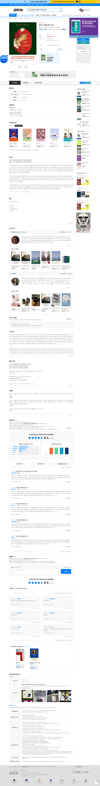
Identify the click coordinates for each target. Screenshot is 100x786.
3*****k (19, 537)
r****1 (78, 175)
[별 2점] (14, 567)
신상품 (22, 15)
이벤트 (25, 15)
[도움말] (44, 38)
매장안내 (32, 15)
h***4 (67, 622)
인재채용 (14, 766)
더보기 (87, 89)
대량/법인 (89, 15)
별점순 (69, 467)
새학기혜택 (64, 15)
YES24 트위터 (79, 766)
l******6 (20, 521)
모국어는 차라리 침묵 (86, 113)
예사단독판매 (69, 15)
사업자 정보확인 (45, 774)
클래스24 (48, 15)
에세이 (20, 18)
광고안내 (41, 766)
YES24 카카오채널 (76, 766)
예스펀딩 (44, 15)
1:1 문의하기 (75, 775)
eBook (41, 49)
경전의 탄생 (33, 308)
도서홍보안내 (37, 766)
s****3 (20, 489)
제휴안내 (45, 766)
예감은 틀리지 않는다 (45, 265)
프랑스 (49, 58)
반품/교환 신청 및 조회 (31, 710)
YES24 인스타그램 (81, 766)
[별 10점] (20, 567)
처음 (12, 467)
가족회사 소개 (87, 766)
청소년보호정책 (31, 766)
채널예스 (37, 15)
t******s (78, 188)
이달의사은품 (75, 15)
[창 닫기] (57, 54)
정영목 (46, 27)
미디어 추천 (16, 114)
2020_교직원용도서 (81, 177)
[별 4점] (15, 567)
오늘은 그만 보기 (73, 36)
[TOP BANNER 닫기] (98, 1)
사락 (41, 15)
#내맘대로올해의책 (18, 125)
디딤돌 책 (79, 190)
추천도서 (84, 15)
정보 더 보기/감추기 (47, 29)
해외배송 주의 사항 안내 (83, 46)
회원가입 (76, 4)
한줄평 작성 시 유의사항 (70, 567)
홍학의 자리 (52, 143)
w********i (33, 622)
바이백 (29, 15)
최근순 (62, 467)
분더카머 (18, 662)
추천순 (66, 467)
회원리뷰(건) (52, 29)
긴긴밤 (24, 143)
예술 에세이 (27, 18)
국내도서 (14, 18)
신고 (29, 489)
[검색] (60, 9)
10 (30, 593)
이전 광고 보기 (89, 11)
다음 (31, 467)
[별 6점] (17, 567)
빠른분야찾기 (13, 15)
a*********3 (66, 636)
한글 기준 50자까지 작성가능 (18, 570)
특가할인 (80, 15)
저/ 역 (43, 27)
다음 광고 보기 (90, 11)
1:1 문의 (37, 710)
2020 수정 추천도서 (81, 202)
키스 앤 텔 (13, 308)
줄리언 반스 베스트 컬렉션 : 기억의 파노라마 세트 (66, 267)
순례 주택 (38, 143)
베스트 (18, 15)
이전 (14, 467)
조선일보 (21, 114)
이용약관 (18, 766)
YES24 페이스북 (78, 766)
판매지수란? (60, 29)
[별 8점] (18, 567)
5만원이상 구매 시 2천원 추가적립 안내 (59, 40)
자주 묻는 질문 (81, 775)
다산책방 (50, 27)
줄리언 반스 (41, 27)
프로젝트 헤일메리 (13, 143)
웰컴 (10, 18)
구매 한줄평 (58, 593)
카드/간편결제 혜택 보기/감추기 (59, 45)
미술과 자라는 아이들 (86, 155)
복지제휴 (50, 766)
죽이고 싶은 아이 (67, 143)
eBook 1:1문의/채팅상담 (84, 772)
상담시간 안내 (87, 775)
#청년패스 (12, 125)
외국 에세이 (20, 110)
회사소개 (10, 766)
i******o (20, 505)
